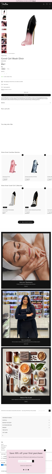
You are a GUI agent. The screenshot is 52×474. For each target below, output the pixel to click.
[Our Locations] (26, 314)
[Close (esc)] (45, 450)
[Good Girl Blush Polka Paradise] (12, 201)
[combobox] (26, 7)
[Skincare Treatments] (26, 256)
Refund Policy (3, 447)
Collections (6, 53)
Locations (2, 448)
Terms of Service (4, 445)
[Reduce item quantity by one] (2, 74)
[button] (4, 12)
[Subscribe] (33, 461)
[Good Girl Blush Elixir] (26, 115)
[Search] (49, 7)
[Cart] (46, 4)
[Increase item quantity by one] (6, 74)
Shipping (2, 89)
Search (2, 444)
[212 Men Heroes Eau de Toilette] (34, 168)
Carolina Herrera (14, 152)
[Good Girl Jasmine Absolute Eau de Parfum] (34, 201)
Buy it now (26, 95)
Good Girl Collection (12, 53)
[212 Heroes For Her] (12, 168)
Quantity (2, 71)
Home (2, 53)
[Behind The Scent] (26, 372)
